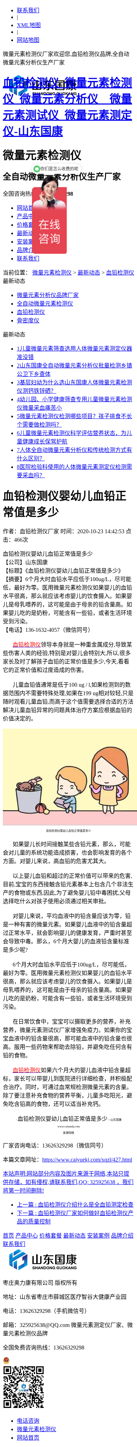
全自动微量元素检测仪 (45, 304)
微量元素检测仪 (52, 273)
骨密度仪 (28, 320)
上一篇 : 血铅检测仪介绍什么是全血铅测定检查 (75, 1205)
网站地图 (28, 40)
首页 (8, 1236)
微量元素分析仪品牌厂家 (48, 295)
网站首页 (28, 208)
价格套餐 (28, 225)
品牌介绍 (28, 250)
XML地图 (29, 25)
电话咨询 (28, 1421)
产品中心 (28, 216)
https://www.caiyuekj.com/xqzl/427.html (87, 1160)
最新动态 (28, 233)
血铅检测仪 (120, 273)
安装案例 (28, 242)
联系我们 (28, 10)
